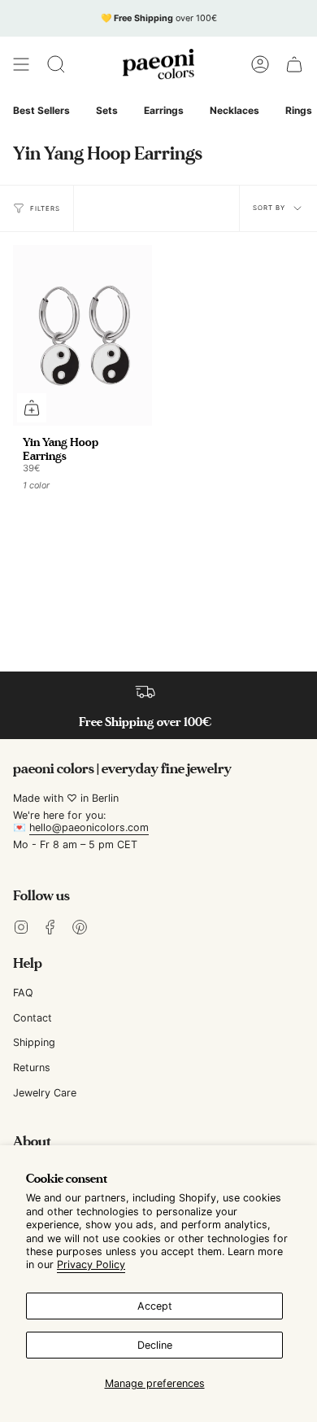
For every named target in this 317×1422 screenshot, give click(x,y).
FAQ (23, 993)
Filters (45, 208)
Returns (31, 1067)
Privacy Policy (91, 1264)
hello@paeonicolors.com (89, 827)
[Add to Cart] (31, 407)
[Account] (260, 64)
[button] (56, 64)
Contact (32, 1018)
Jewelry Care (44, 1093)
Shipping (34, 1042)
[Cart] (294, 64)
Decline (154, 1345)
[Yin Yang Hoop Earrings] (82, 335)
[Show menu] (21, 64)
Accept (154, 1306)
